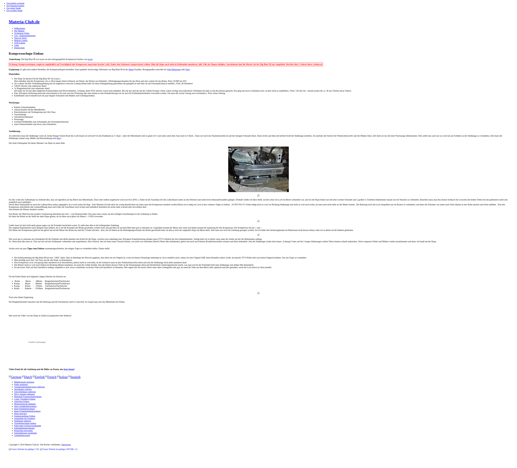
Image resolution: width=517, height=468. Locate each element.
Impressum (66, 444)
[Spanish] (74, 377)
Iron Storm (69, 369)
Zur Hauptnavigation (15, 6)
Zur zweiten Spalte (14, 10)
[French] (50, 377)
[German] (15, 377)
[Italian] (62, 377)
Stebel (131, 69)
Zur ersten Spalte (13, 8)
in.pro (90, 59)
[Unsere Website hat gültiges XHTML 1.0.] (59, 449)
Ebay (188, 69)
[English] (39, 377)
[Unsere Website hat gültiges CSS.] (24, 449)
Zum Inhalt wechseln (15, 3)
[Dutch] (27, 377)
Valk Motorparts (174, 69)
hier (58, 138)
